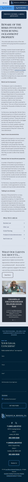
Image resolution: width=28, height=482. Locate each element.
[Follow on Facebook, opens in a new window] (12, 423)
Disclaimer (4, 395)
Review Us (14, 463)
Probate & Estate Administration (12, 235)
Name (3, 356)
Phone (3, 364)
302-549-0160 (8, 8)
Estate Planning (7, 231)
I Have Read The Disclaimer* (10, 399)
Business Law (7, 223)
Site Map (11, 473)
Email (3, 373)
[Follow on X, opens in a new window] (16, 423)
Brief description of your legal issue (9, 382)
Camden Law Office (15, 443)
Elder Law (6, 227)
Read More (8, 275)
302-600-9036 (22, 8)
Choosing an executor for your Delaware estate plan (14, 302)
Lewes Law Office (14, 426)
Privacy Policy (17, 473)
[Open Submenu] (24, 223)
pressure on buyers (20, 70)
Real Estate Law (7, 238)
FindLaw (20, 475)
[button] (4, 3)
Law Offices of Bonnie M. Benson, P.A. (13, 469)
